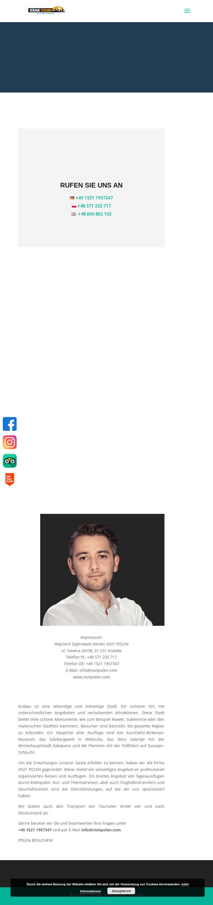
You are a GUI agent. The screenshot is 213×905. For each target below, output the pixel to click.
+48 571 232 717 (94, 206)
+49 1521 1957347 (94, 198)
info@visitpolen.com (91, 325)
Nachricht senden (121, 487)
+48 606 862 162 (94, 214)
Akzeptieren (121, 890)
